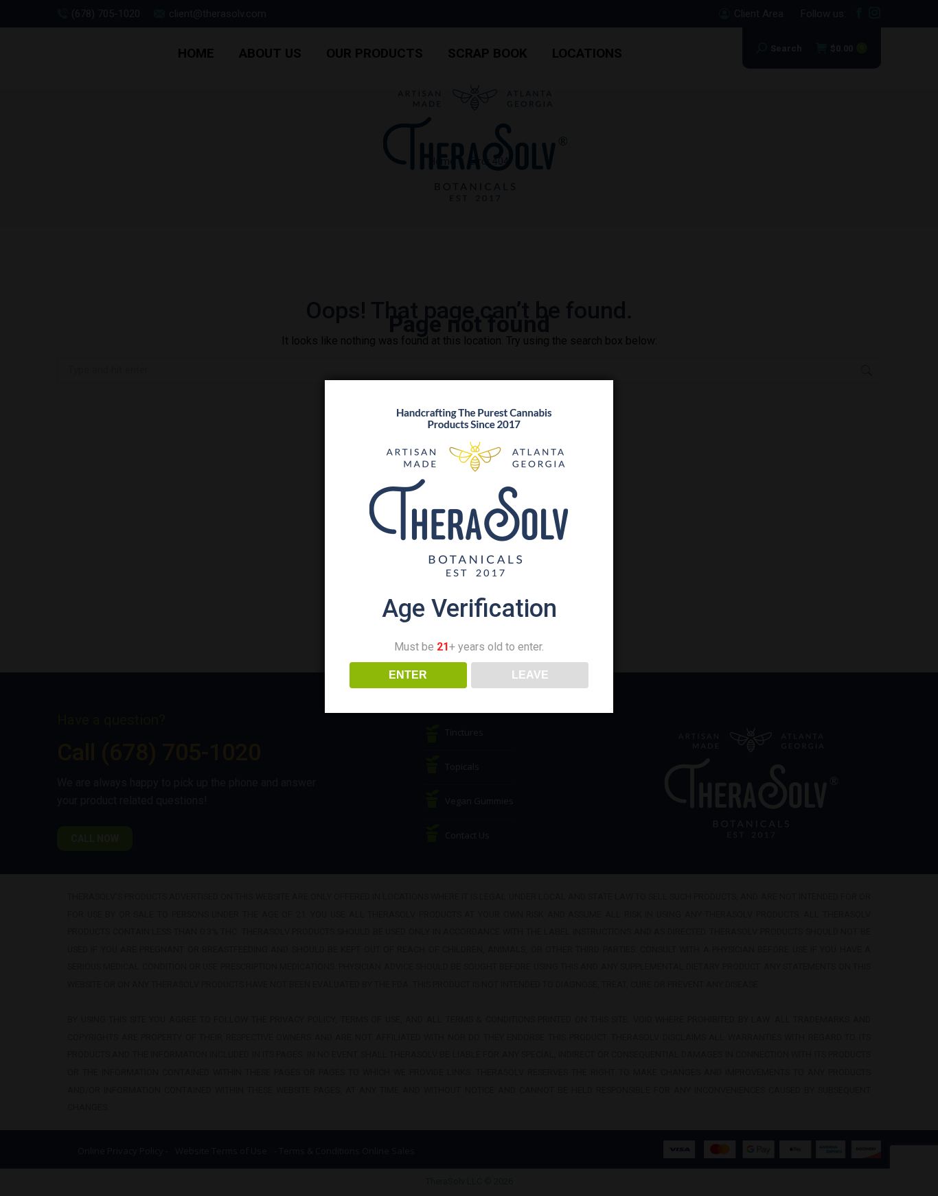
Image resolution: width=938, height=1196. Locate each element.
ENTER (408, 675)
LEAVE (530, 675)
